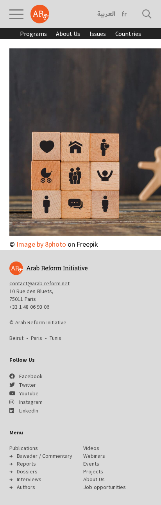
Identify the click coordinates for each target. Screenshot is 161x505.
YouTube (29, 393)
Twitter (27, 384)
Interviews (29, 479)
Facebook (31, 376)
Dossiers (27, 471)
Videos (91, 448)
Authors (26, 487)
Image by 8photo (41, 244)
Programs (33, 33)
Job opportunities (104, 487)
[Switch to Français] (124, 14)
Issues (97, 33)
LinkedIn (28, 410)
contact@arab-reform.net (39, 283)
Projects (93, 471)
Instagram (31, 401)
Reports (26, 463)
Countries (128, 33)
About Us (68, 33)
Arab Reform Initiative (39, 14)
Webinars (94, 455)
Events (91, 463)
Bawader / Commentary (44, 455)
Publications (23, 448)
